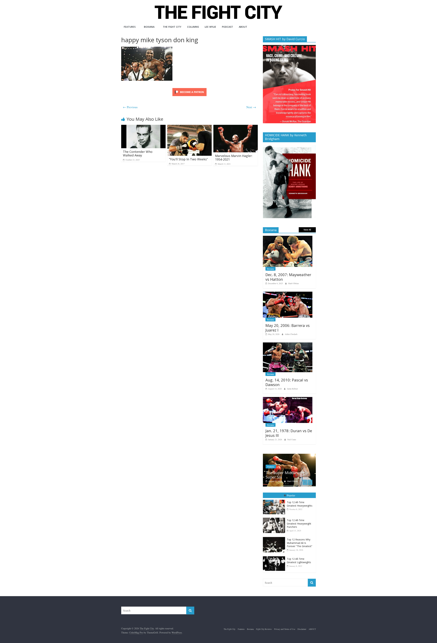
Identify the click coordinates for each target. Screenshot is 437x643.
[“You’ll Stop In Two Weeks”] (189, 127)
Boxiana (149, 26)
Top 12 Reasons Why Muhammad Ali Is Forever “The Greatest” (299, 543)
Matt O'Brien (293, 283)
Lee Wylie (210, 26)
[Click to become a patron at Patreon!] (189, 88)
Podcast (227, 26)
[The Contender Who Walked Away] (143, 127)
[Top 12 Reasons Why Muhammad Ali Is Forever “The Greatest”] (275, 537)
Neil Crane (291, 439)
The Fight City (172, 26)
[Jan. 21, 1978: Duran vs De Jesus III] (287, 398)
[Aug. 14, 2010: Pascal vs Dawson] (287, 344)
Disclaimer (302, 629)
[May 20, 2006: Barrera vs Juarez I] (287, 293)
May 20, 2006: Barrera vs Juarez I (287, 327)
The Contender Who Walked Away (137, 153)
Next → (251, 107)
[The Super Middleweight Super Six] (289, 455)
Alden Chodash (291, 334)
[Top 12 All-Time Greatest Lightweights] (275, 556)
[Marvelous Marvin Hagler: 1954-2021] (235, 127)
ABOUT (243, 26)
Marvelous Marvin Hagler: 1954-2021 (233, 158)
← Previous (130, 107)
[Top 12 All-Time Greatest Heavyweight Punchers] (275, 517)
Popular (291, 495)
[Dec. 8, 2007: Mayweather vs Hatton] (287, 237)
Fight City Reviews (264, 629)
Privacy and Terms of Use (284, 629)
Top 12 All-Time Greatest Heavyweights (299, 504)
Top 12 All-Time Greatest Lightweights (299, 560)
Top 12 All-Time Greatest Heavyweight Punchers (299, 523)
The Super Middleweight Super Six (287, 475)
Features (130, 26)
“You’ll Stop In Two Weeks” (188, 159)
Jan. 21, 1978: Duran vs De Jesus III (288, 433)
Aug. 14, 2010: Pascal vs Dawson (286, 382)
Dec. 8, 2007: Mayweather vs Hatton (288, 277)
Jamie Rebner (292, 388)
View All (307, 229)
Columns (193, 26)
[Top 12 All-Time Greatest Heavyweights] (275, 499)
